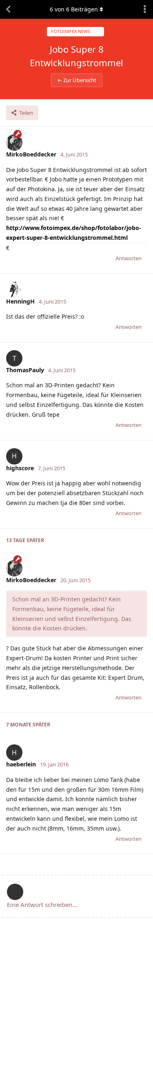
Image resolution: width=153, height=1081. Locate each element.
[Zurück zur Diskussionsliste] (8, 9)
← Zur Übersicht (76, 80)
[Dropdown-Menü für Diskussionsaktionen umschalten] (145, 9)
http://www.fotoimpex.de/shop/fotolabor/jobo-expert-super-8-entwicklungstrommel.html (73, 232)
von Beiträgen (74, 9)
